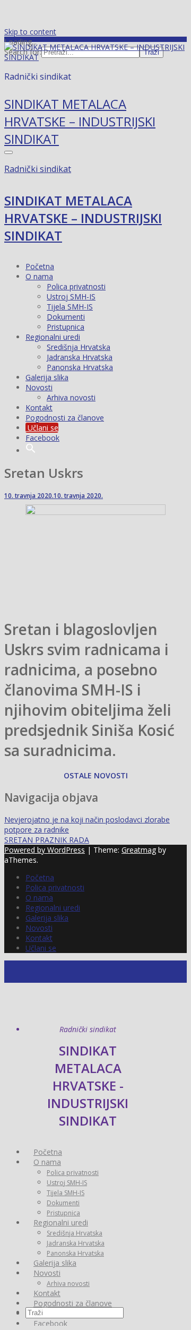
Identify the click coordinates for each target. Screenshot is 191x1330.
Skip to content (30, 32)
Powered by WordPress (44, 850)
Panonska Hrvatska (80, 367)
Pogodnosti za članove (64, 418)
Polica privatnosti (76, 286)
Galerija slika (46, 377)
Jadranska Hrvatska (79, 357)
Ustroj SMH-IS (71, 296)
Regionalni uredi (52, 337)
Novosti (39, 387)
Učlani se (41, 428)
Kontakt (39, 407)
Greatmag (138, 850)
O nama (39, 276)
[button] (30, 450)
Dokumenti (66, 317)
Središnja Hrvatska (78, 347)
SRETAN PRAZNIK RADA (46, 840)
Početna (39, 266)
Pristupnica (65, 327)
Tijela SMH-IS (70, 307)
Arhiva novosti (71, 397)
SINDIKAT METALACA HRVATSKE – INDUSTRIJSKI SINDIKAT (79, 121)
